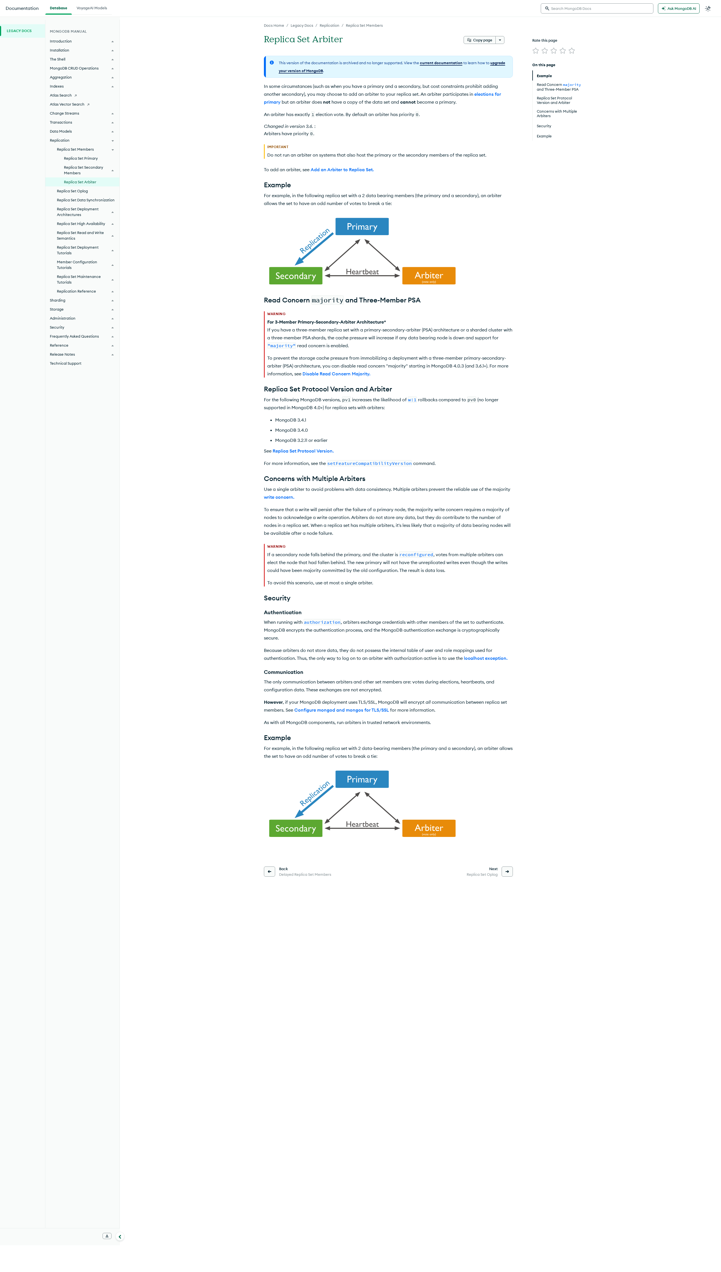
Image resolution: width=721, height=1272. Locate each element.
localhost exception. (486, 658)
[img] (535, 50)
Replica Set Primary (81, 158)
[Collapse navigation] (119, 1236)
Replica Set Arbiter (80, 182)
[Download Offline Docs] (107, 1236)
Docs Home (274, 25)
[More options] (499, 40)
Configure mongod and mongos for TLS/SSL (341, 710)
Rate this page (544, 40)
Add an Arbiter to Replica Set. (342, 169)
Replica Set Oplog (72, 191)
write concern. (279, 497)
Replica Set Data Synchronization (86, 200)
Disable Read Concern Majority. (336, 374)
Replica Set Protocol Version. (303, 451)
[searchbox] (597, 8)
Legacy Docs (302, 25)
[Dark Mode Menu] (708, 8)
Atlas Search (61, 95)
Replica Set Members (364, 25)
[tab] (58, 7)
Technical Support (65, 363)
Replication (329, 25)
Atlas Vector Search (67, 104)
